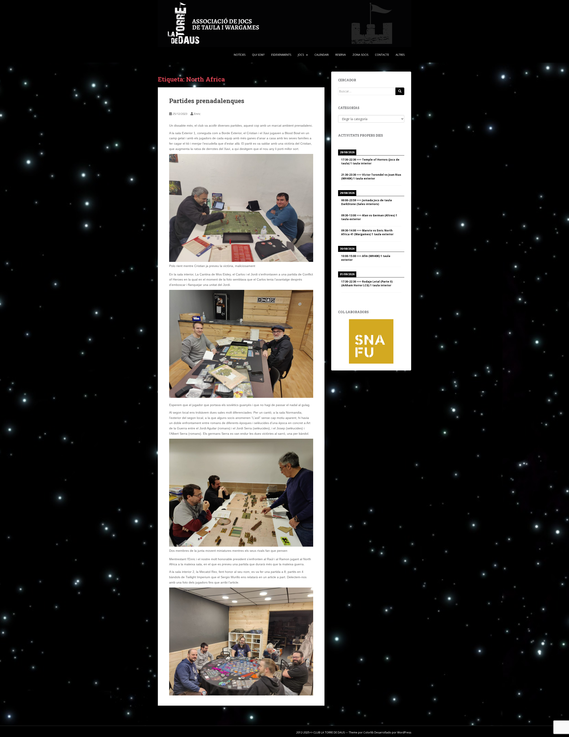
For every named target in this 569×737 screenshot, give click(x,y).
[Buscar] (399, 91)
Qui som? (258, 55)
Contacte (382, 55)
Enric (197, 114)
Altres (400, 55)
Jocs (301, 55)
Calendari (322, 55)
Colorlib (368, 732)
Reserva (340, 55)
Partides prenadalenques (206, 101)
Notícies (239, 55)
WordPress (404, 732)
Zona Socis (360, 55)
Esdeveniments (281, 55)
